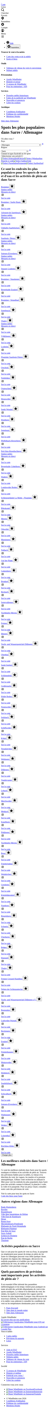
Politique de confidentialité (17, 114)
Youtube (37, 1394)
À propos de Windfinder (16, 84)
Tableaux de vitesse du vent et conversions (23, 68)
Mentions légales (13, 116)
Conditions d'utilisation (15, 112)
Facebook (38, 1389)
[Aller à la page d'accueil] (1, 2)
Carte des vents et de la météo (18, 56)
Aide (11, 43)
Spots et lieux (11, 59)
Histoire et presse (13, 82)
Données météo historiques (17, 95)
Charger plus (7, 1155)
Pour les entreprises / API (16, 86)
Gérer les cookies (13, 103)
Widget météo (12, 70)
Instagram (38, 1391)
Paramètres (14, 47)
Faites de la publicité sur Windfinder (21, 98)
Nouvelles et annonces (15, 100)
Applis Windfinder (14, 79)
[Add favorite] (12, 186)
